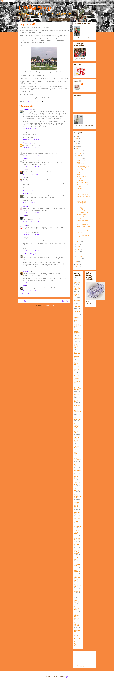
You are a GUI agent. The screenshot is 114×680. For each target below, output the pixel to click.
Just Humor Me (77, 339)
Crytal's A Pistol (81, 199)
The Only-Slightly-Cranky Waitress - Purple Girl (77, 505)
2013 (77, 144)
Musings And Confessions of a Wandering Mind (77, 379)
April (78, 252)
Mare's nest (77, 591)
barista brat (77, 596)
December (80, 151)
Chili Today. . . (80, 189)
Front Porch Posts (77, 545)
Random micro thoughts (76, 319)
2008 (77, 267)
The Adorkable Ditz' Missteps (76, 616)
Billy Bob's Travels (76, 370)
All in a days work (77, 471)
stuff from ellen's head (77, 281)
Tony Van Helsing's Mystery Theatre (76, 439)
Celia (24, 286)
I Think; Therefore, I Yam (77, 346)
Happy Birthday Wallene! (83, 224)
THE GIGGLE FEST (77, 447)
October (79, 156)
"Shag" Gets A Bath (82, 172)
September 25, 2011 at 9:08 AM (31, 166)
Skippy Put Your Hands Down (83, 217)
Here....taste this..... (77, 631)
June (78, 247)
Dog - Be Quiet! (81, 170)
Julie (24, 216)
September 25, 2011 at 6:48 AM (31, 129)
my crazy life (76, 395)
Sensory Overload (81, 180)
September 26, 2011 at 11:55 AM (31, 290)
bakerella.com (77, 301)
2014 (77, 141)
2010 (77, 262)
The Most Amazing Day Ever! (83, 185)
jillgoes (76, 401)
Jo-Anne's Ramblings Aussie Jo (31, 254)
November (80, 153)
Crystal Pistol (26, 271)
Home (44, 301)
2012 (77, 146)
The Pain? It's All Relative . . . (83, 227)
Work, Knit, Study (77, 483)
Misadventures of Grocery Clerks (77, 644)
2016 (77, 137)
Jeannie (25, 151)
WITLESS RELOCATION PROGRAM (77, 389)
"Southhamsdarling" (77, 312)
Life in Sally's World (77, 418)
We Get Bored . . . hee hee (83, 197)
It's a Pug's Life (77, 558)
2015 (77, 139)
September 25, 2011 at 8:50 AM (31, 147)
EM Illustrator (76, 453)
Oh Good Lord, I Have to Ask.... (83, 236)
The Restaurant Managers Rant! (77, 578)
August (79, 242)
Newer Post (23, 301)
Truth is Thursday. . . (82, 160)
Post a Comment (26, 294)
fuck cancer (77, 639)
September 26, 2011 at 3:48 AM (31, 282)
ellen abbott (26, 194)
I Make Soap (34, 8)
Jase (24, 170)
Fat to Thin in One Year (77, 459)
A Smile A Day (77, 432)
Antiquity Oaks (76, 465)
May (78, 249)
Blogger (66, 677)
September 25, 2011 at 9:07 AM (31, 155)
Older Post (65, 301)
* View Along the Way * (76, 425)
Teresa (25, 225)
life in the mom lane (77, 571)
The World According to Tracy (77, 496)
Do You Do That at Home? (76, 532)
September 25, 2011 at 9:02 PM (31, 250)
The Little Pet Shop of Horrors (77, 552)
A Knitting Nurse (77, 564)
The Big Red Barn (77, 585)
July (78, 244)
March (79, 254)
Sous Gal (25, 206)
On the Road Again (77, 325)
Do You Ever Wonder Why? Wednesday (82, 177)
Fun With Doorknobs (82, 183)
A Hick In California (76, 489)
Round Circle (77, 526)
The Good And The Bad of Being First (83, 163)
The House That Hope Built (77, 608)
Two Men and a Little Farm (77, 288)
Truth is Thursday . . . (82, 174)
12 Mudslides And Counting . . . (81, 208)
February (79, 256)
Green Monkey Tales (76, 364)
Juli (24, 178)
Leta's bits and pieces (77, 539)
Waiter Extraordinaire (77, 412)
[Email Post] (42, 101)
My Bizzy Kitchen (76, 295)
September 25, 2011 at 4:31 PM (31, 234)
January (79, 259)
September (80, 158)
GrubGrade (77, 307)
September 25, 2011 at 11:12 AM (31, 212)
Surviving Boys (76, 477)
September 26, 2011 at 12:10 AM (31, 268)
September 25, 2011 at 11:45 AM (31, 222)
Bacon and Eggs (77, 513)
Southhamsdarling (28, 109)
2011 (77, 149)
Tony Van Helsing (27, 143)
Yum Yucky (77, 406)
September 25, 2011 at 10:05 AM (31, 203)
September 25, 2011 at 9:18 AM (31, 174)
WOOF (76, 635)
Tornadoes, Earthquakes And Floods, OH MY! (83, 211)
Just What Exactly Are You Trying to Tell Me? (83, 167)
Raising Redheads (76, 601)
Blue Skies (79, 205)
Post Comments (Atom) (47, 306)
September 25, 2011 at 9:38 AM (31, 190)
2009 (77, 264)
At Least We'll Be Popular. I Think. (83, 221)
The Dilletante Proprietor (76, 624)
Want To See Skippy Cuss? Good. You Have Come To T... (83, 231)
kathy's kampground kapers (77, 332)
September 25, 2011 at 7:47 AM (31, 140)
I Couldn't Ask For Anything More (81, 202)
